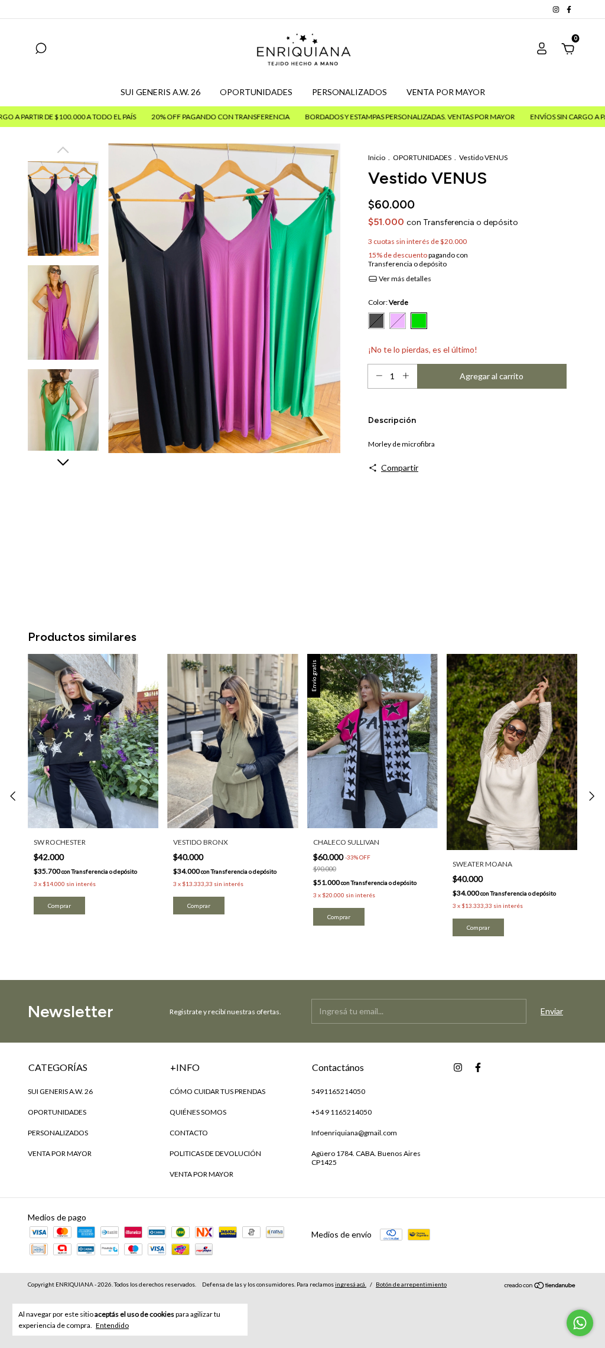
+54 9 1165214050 (341, 1112)
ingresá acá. (350, 1284)
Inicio (376, 157)
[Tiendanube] (540, 1286)
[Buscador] (41, 50)
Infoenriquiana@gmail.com (354, 1132)
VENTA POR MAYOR (445, 92)
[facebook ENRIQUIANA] (569, 9)
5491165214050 (338, 1091)
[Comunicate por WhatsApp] (580, 1323)
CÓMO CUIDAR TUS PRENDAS (217, 1091)
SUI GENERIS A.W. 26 (160, 92)
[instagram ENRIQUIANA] (556, 9)
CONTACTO (189, 1132)
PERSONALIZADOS (349, 92)
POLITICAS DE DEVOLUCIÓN (215, 1153)
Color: (388, 302)
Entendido (112, 1325)
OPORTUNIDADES (256, 92)
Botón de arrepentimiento (411, 1284)
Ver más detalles (404, 278)
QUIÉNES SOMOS (198, 1112)
